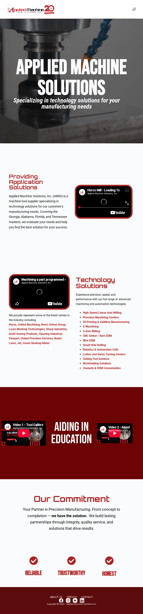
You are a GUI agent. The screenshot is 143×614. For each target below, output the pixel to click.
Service (72, 597)
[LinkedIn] (82, 600)
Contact (87, 597)
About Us (56, 597)
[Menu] (134, 9)
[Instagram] (68, 600)
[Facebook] (61, 600)
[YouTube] (75, 600)
